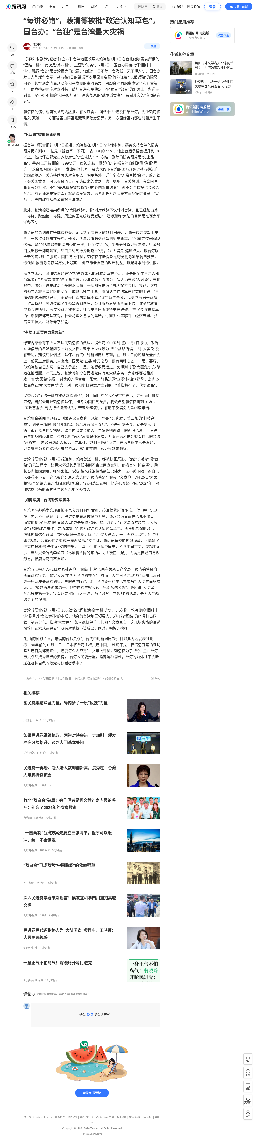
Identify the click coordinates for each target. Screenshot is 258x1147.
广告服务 (97, 1117)
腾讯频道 (147, 1117)
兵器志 (27, 720)
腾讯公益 (121, 1117)
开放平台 (84, 1117)
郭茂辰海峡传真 (33, 980)
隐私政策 (72, 1117)
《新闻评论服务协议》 (78, 994)
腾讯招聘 (109, 1117)
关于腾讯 (29, 1117)
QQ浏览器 (134, 1117)
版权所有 (97, 1134)
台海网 (27, 817)
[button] (223, 35)
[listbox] (91, 836)
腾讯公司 (87, 1134)
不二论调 (29, 882)
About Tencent (44, 1117)
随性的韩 (29, 752)
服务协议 (60, 1117)
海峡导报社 (30, 785)
